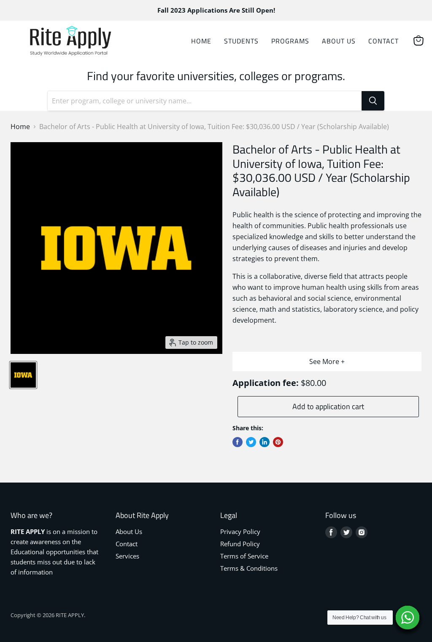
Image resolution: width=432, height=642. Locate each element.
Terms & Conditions (249, 568)
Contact (383, 41)
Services (127, 556)
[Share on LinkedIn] (264, 442)
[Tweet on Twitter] (251, 442)
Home (201, 41)
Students (241, 41)
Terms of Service (244, 556)
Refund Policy (240, 543)
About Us (339, 41)
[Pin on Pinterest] (278, 442)
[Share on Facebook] (237, 442)
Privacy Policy (240, 531)
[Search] (373, 101)
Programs (290, 41)
